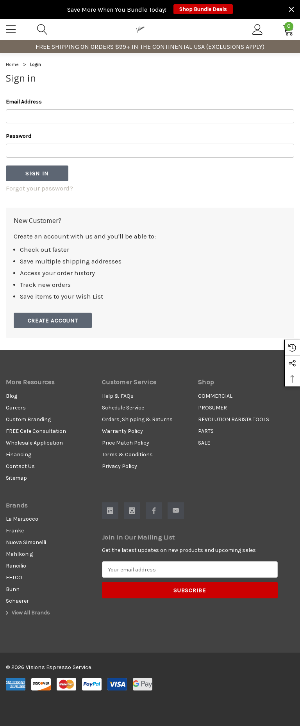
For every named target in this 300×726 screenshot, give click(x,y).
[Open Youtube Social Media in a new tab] (176, 510)
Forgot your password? (39, 188)
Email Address (24, 101)
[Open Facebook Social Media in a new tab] (154, 510)
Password (18, 136)
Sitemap (16, 478)
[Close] (291, 9)
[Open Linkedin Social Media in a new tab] (110, 510)
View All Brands (30, 612)
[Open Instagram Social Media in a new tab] (132, 510)
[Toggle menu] (12, 28)
